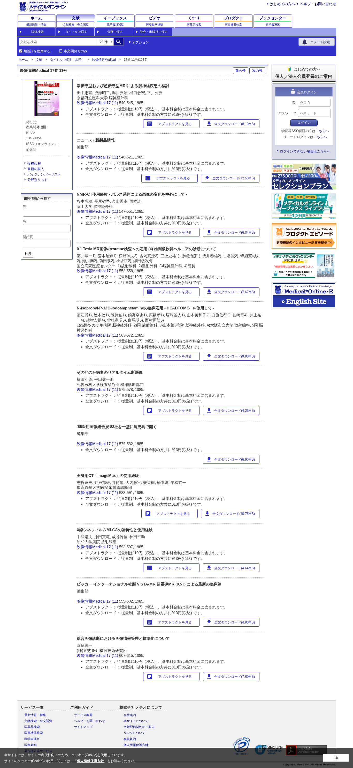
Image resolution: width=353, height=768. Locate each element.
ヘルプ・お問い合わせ (318, 4)
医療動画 (30, 745)
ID (293, 103)
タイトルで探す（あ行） (67, 60)
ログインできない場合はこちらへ (305, 151)
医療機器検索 (33, 733)
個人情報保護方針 (136, 745)
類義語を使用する (37, 51)
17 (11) (112, 103)
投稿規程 (34, 163)
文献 (39, 60)
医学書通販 (32, 739)
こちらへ (322, 131)
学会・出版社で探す (154, 32)
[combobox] (57, 42)
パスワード (286, 113)
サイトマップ (83, 727)
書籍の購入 (35, 169)
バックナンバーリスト (44, 174)
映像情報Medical (104, 60)
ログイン (304, 123)
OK (336, 758)
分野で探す (115, 32)
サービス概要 (83, 715)
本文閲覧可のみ (75, 51)
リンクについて (134, 733)
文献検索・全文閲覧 (38, 721)
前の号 (240, 71)
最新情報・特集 (35, 715)
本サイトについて (136, 721)
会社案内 (130, 715)
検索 (28, 254)
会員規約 (130, 739)
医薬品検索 (32, 727)
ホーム (23, 60)
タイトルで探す (76, 32)
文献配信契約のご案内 (139, 727)
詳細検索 (37, 32)
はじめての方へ (282, 4)
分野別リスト (37, 180)
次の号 (257, 71)
